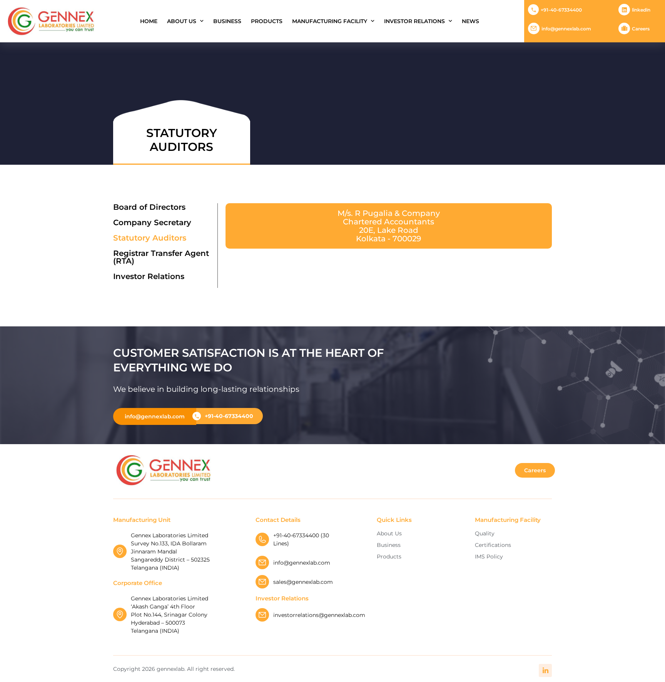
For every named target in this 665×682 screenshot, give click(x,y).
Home (148, 21)
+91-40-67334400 (561, 10)
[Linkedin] (624, 9)
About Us (181, 21)
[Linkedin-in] (545, 670)
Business (227, 21)
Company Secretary (152, 222)
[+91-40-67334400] (533, 9)
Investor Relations (148, 276)
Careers (641, 29)
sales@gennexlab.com (303, 581)
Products (266, 21)
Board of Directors (149, 207)
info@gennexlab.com (566, 29)
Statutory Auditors (149, 237)
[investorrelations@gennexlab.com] (262, 615)
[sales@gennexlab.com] (262, 581)
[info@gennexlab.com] (534, 28)
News (470, 21)
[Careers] (624, 28)
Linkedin (641, 10)
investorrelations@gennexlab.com (319, 615)
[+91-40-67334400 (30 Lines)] (262, 539)
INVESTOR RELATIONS (414, 21)
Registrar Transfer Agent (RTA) (161, 257)
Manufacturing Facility (329, 21)
